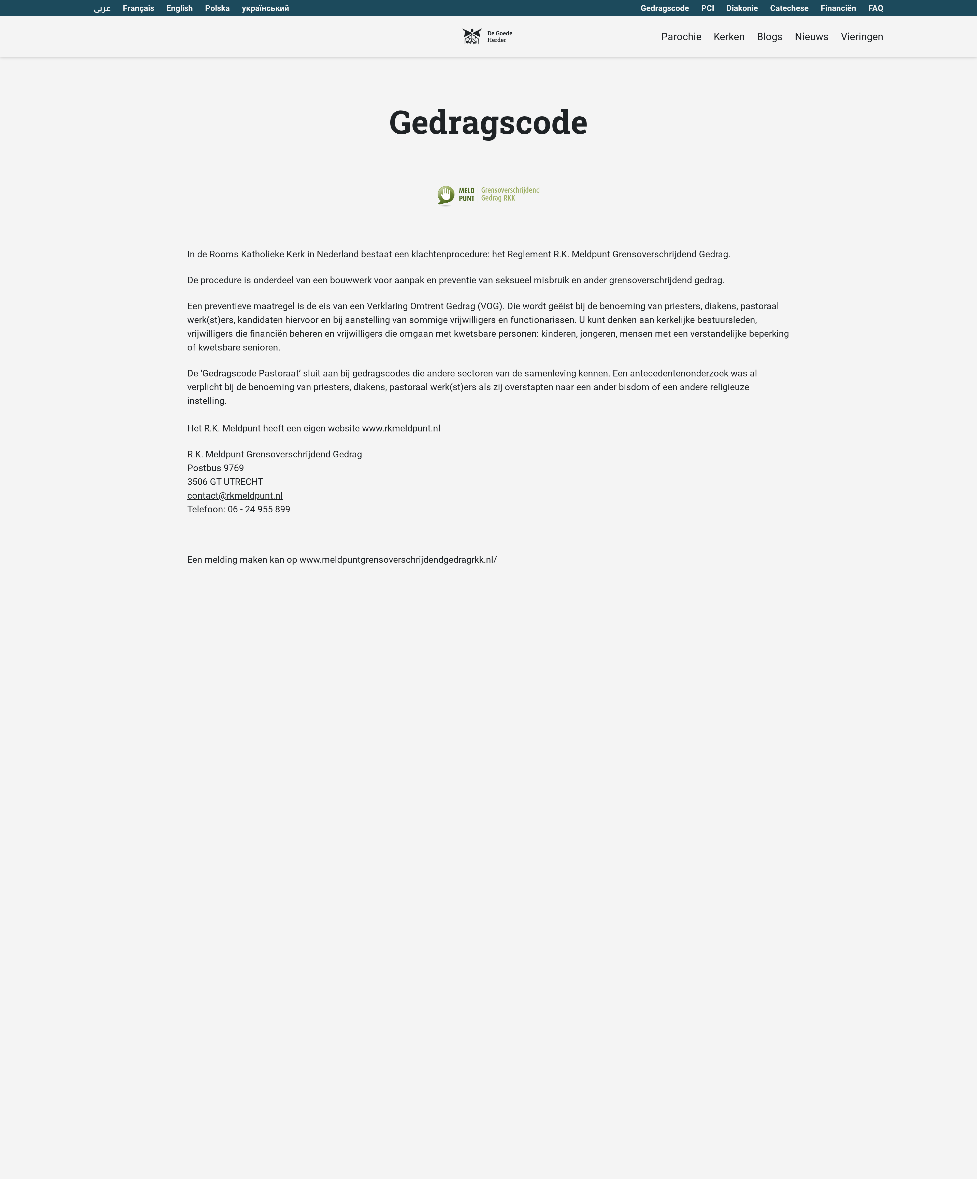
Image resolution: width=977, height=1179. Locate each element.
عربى (102, 8)
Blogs (770, 37)
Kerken (729, 37)
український (265, 8)
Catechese (789, 8)
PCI (707, 8)
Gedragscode (665, 8)
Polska (217, 8)
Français (138, 8)
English (179, 8)
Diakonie (742, 8)
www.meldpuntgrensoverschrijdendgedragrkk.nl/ (398, 559)
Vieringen (862, 37)
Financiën (838, 8)
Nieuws (812, 37)
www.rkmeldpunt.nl (401, 428)
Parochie (681, 37)
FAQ (875, 8)
